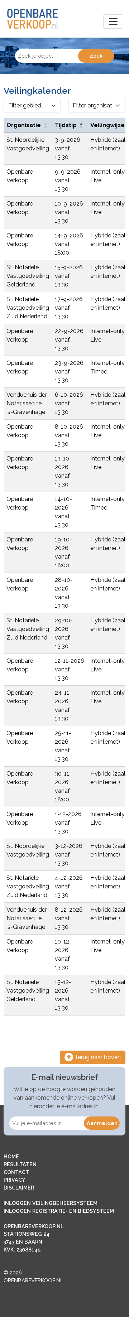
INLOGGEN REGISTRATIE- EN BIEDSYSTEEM (59, 1211)
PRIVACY (14, 1180)
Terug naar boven (97, 1057)
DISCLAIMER (19, 1188)
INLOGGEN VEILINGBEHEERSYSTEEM (50, 1203)
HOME (11, 1156)
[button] (45, 125)
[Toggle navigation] (113, 21)
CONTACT (16, 1172)
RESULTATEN (20, 1164)
